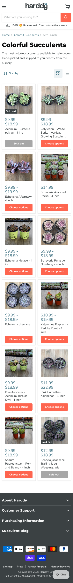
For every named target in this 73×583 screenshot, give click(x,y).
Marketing (42, 576)
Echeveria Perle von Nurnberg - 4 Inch (54, 262)
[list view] (66, 73)
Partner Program (37, 566)
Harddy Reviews (60, 566)
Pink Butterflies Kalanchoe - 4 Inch (53, 394)
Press (20, 566)
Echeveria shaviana (17, 324)
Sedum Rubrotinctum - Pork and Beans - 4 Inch (18, 463)
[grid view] (58, 73)
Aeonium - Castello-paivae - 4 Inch (18, 131)
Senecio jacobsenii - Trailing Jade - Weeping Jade (53, 463)
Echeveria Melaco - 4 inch (18, 262)
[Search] (66, 17)
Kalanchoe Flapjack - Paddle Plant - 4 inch (54, 328)
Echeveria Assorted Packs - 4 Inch (53, 194)
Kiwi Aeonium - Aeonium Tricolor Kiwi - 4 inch (16, 396)
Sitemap (8, 566)
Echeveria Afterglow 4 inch (18, 198)
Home (6, 35)
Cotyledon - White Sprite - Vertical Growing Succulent (53, 132)
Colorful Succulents (26, 35)
